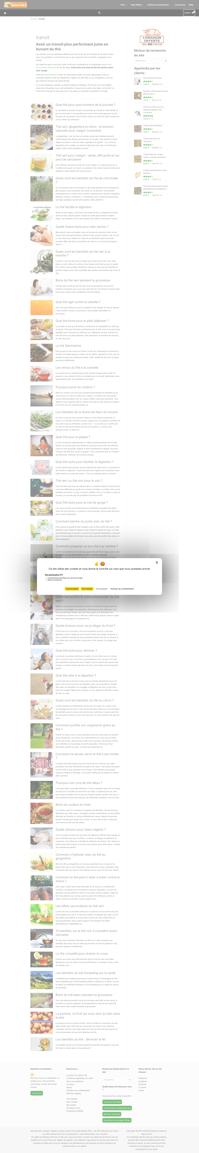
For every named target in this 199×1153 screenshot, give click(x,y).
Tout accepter (72, 589)
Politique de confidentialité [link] (122, 589)
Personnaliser (102, 589)
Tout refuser (87, 589)
